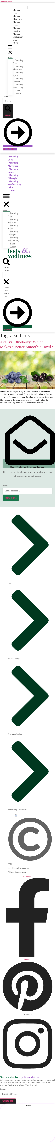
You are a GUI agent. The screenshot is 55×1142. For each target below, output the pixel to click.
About (15, 42)
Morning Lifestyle (16, 29)
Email (5, 485)
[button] (10, 51)
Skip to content (6, 1)
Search (5, 97)
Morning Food (16, 11)
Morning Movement (17, 17)
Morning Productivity (18, 35)
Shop (15, 40)
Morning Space (16, 23)
